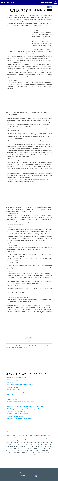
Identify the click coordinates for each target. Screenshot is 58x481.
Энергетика (24, 454)
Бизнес (23, 437)
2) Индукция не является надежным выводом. (20, 401)
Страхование (19, 450)
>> (56, 3)
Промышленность (13, 448)
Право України (47, 446)
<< (54, 3)
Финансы (25, 452)
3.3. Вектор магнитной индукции (16, 377)
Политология (28, 446)
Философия (16, 452)
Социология (9, 450)
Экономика (16, 454)
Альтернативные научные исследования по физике (21, 429)
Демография (29, 439)
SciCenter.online (9, 2)
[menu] (2, 2)
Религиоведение (45, 448)
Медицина (48, 444)
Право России (37, 446)
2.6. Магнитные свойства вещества (17, 413)
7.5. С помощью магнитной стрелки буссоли (19, 418)
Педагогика (19, 446)
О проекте (22, 472)
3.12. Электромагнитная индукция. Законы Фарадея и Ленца (24, 409)
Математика (39, 444)
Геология (18, 439)
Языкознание (45, 454)
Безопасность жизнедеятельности (40, 435)
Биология (31, 437)
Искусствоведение (27, 442)
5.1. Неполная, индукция (14, 380)
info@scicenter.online (38, 472)
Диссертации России (43, 439)
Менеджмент (10, 446)
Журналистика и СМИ (24, 441)
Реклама (34, 448)
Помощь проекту (47, 2)
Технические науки (31, 450)
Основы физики (42, 429)
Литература (20, 444)
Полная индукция (12, 399)
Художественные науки (43, 452)
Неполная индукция (12, 387)
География (9, 439)
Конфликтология (46, 442)
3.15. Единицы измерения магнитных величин (20, 384)
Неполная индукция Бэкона (15, 416)
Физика (8, 452)
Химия (32, 452)
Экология (9, 454)
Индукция (10, 382)
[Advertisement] (18, 38)
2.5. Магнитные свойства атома (16, 411)
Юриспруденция (34, 454)
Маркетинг (29, 444)
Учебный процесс (45, 450)
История (37, 442)
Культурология (10, 444)
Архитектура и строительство (17, 435)
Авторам (23, 475)
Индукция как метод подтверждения (17, 392)
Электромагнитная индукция (15, 404)
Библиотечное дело (12, 437)
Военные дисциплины (43, 437)
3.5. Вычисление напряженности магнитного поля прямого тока (25, 406)
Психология (25, 448)
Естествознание (11, 441)
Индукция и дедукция (13, 389)
